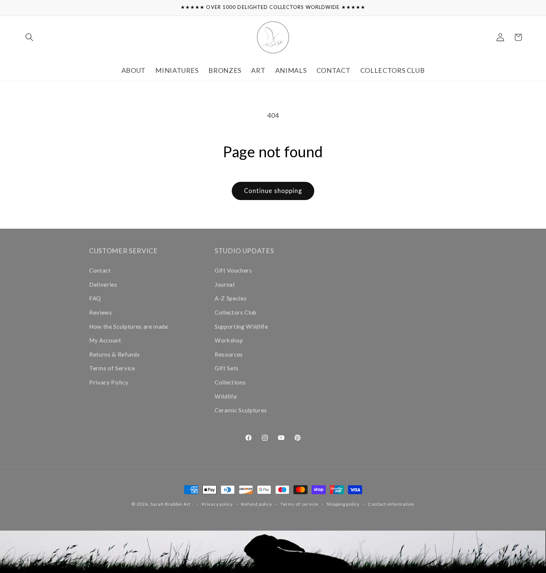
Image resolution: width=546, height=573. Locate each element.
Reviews (100, 312)
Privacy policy (217, 504)
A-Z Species (231, 298)
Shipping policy (343, 504)
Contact (100, 270)
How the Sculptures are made (128, 326)
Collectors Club (236, 312)
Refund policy (256, 504)
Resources (229, 354)
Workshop (229, 340)
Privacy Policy (108, 382)
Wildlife (226, 396)
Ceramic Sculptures (241, 410)
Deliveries (103, 284)
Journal (225, 284)
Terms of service (299, 504)
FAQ (95, 298)
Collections (230, 382)
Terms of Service (112, 368)
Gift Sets (227, 368)
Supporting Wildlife (241, 326)
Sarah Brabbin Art (170, 504)
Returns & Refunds (114, 354)
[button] (29, 37)
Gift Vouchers (233, 270)
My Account (105, 340)
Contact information (391, 504)
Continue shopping (273, 190)
